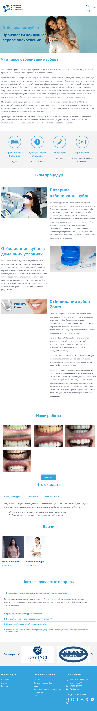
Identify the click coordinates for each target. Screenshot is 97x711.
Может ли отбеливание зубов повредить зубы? (26, 624)
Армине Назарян (35, 561)
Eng (87, 5)
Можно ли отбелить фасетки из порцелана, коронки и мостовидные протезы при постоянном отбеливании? (47, 630)
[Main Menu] (94, 8)
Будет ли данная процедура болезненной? (24, 613)
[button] (48, 593)
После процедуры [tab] (51, 496)
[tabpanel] (48, 511)
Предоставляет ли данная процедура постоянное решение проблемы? (36, 593)
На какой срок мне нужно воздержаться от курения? (29, 619)
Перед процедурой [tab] (12, 496)
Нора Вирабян (10, 561)
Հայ (88, 10)
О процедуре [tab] (32, 496)
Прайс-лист (82, 152)
